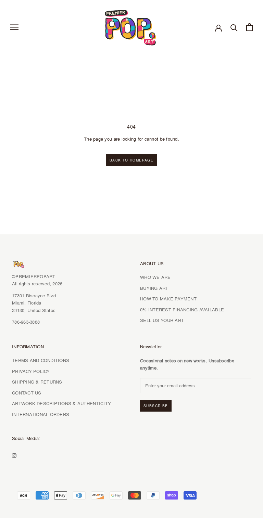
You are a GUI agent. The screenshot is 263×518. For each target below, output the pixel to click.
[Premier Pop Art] (131, 26)
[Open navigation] (14, 27)
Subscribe (155, 405)
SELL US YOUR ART (162, 320)
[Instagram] (14, 454)
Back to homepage (131, 160)
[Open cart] (249, 27)
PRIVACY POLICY (31, 371)
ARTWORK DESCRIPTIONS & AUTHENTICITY (61, 403)
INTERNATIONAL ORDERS (40, 414)
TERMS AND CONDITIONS (40, 360)
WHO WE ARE (155, 277)
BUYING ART (154, 288)
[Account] (218, 27)
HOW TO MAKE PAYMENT (168, 299)
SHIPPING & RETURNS (37, 382)
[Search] (234, 27)
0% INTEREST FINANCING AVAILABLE (182, 310)
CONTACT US (26, 393)
